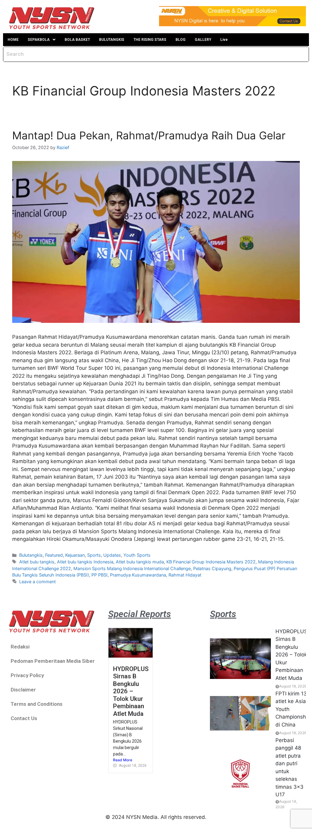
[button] (41, 39)
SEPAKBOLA (39, 39)
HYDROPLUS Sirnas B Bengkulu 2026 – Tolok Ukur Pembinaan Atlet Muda (131, 691)
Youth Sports (137, 555)
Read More (122, 760)
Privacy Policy (27, 675)
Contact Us (24, 718)
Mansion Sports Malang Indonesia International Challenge (132, 568)
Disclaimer (23, 690)
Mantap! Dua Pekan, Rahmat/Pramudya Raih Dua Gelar (148, 135)
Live (224, 39)
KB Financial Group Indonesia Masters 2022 (211, 561)
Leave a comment (37, 581)
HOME (13, 39)
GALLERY (203, 39)
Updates (112, 555)
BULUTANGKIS (111, 39)
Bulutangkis (31, 555)
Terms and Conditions (36, 704)
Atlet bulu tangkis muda (140, 561)
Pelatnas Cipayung (212, 568)
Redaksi (20, 647)
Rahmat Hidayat (184, 574)
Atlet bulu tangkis (37, 561)
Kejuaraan (75, 555)
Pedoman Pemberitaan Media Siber (53, 661)
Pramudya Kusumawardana (138, 574)
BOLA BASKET (77, 39)
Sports (94, 555)
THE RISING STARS (149, 39)
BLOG (181, 39)
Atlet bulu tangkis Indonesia (85, 561)
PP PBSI (99, 574)
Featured (54, 555)
